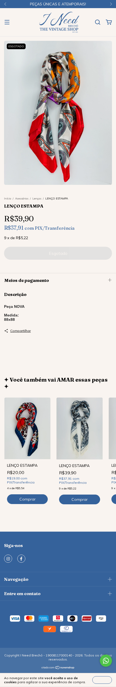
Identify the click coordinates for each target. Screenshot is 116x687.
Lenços (36, 198)
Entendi (102, 680)
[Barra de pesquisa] (97, 22)
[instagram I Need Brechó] (8, 559)
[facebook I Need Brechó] (21, 559)
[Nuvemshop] (58, 668)
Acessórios (21, 198)
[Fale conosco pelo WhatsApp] (106, 661)
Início (7, 198)
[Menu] (7, 22)
